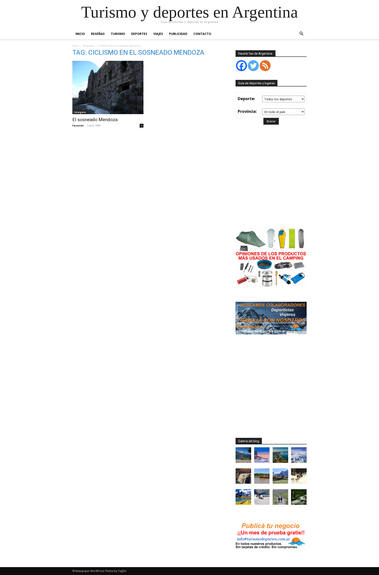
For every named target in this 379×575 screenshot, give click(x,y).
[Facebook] (241, 65)
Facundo (78, 125)
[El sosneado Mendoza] (107, 87)
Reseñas (98, 34)
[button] (301, 34)
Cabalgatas (80, 112)
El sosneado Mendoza (95, 119)
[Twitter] (253, 65)
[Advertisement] (272, 182)
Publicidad (178, 34)
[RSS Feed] (265, 65)
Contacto (202, 34)
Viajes (158, 34)
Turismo (118, 34)
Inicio (80, 34)
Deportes (139, 34)
